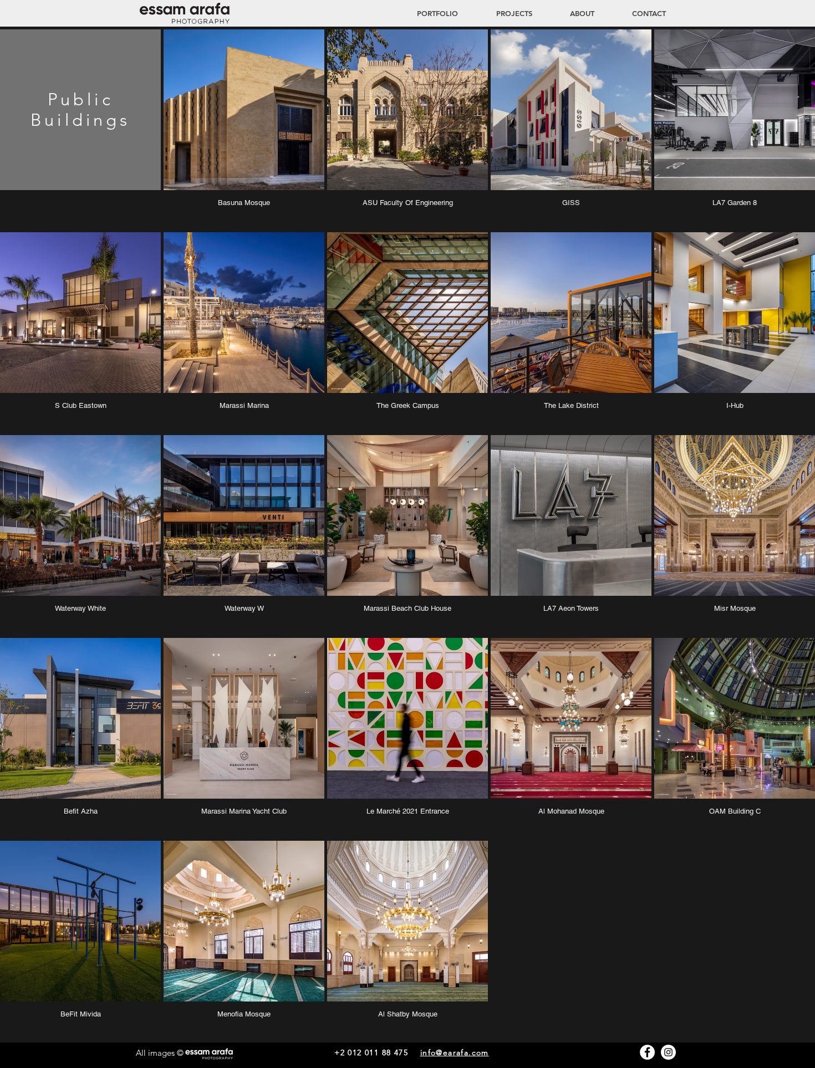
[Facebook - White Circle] (647, 1052)
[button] (503, 13)
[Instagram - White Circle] (668, 1052)
